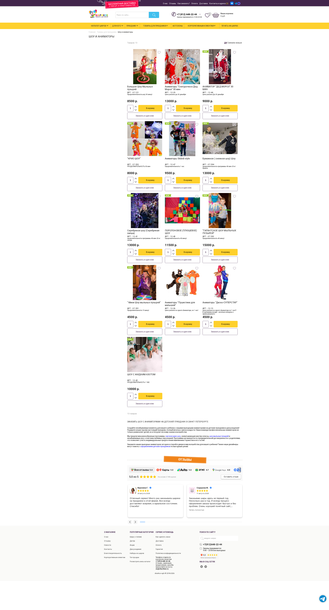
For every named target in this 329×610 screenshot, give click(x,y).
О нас (165, 3)
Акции (132, 545)
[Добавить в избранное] (159, 52)
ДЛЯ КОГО (116, 26)
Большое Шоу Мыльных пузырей (140, 88)
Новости (107, 545)
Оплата (194, 3)
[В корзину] (150, 108)
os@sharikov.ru (162, 569)
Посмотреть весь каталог (140, 561)
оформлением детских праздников (155, 446)
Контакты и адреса (218, 3)
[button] (130, 522)
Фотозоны (178, 26)
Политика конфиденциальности (168, 553)
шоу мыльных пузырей (219, 436)
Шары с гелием (136, 537)
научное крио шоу (173, 436)
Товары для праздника (154, 26)
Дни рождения (135, 549)
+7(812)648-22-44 (212, 544)
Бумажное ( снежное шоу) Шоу (219, 158)
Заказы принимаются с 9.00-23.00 (189, 15)
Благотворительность (113, 553)
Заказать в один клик (145, 116)
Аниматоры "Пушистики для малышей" (180, 303)
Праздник (131, 26)
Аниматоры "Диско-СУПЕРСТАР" (220, 302)
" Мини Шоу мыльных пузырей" (144, 302)
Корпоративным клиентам (201, 26)
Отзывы (172, 3)
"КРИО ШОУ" (134, 158)
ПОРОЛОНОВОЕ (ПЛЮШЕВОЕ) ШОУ (181, 232)
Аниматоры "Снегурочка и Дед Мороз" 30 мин (181, 88)
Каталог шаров (99, 26)
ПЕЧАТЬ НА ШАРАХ (230, 26)
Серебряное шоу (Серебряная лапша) (143, 232)
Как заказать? (184, 3)
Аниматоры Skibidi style (177, 158)
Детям (132, 541)
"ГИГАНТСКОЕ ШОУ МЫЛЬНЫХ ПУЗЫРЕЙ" (219, 232)
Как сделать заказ (163, 537)
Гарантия (159, 549)
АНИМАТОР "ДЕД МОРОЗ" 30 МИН (218, 88)
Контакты (108, 549)
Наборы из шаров (137, 553)
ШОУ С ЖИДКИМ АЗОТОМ (141, 374)
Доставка (203, 3)
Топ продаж (134, 557)
